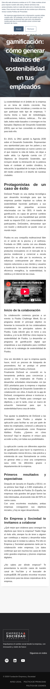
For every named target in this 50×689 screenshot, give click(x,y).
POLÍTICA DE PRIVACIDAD (35, 682)
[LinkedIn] (15, 660)
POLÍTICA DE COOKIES (36, 686)
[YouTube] (23, 660)
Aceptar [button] (18, 29)
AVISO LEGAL (16, 682)
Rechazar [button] (30, 29)
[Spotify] (7, 660)
